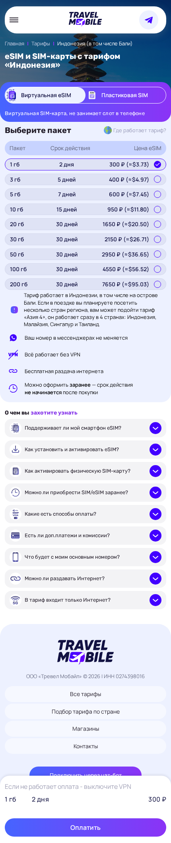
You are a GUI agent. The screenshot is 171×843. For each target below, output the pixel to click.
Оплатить (85, 827)
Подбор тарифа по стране (86, 711)
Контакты (86, 746)
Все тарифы (85, 694)
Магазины (85, 728)
